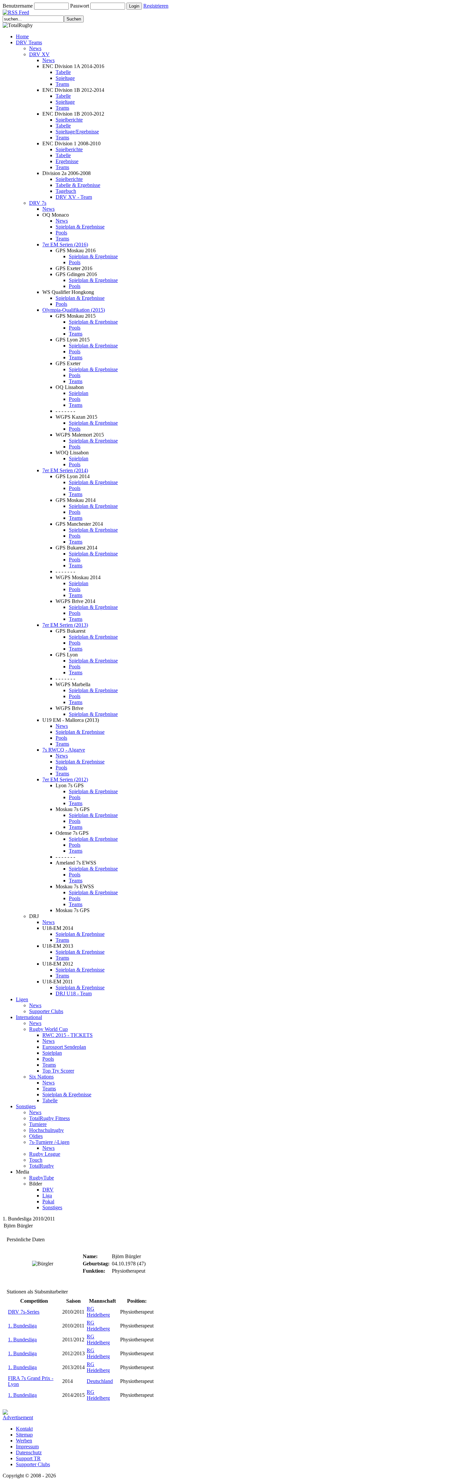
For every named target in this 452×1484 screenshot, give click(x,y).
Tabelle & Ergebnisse (78, 185)
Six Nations (41, 1076)
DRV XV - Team (74, 197)
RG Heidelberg (98, 1312)
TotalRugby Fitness (49, 1118)
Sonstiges (26, 1106)
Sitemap (24, 1434)
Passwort (79, 6)
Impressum (27, 1446)
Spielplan (78, 393)
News (35, 48)
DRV (48, 1189)
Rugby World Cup (48, 1029)
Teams (62, 84)
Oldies (36, 1136)
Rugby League (44, 1154)
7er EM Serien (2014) (65, 470)
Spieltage (65, 78)
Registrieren (155, 6)
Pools (61, 232)
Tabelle (63, 72)
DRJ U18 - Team (74, 993)
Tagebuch (66, 191)
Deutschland (100, 1381)
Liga (47, 1195)
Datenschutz (29, 1452)
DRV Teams (29, 42)
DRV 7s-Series (23, 1312)
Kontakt (24, 1428)
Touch (35, 1160)
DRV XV (39, 54)
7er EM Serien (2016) (65, 244)
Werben (24, 1440)
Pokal (48, 1201)
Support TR (28, 1458)
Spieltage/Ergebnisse (77, 131)
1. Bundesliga (22, 1325)
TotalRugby (41, 1166)
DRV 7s (37, 203)
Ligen (22, 999)
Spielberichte (69, 120)
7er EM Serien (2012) (65, 779)
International (29, 1017)
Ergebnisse (67, 161)
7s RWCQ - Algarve (63, 750)
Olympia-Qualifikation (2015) (73, 310)
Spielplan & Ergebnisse (80, 227)
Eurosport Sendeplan (64, 1047)
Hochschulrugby (46, 1130)
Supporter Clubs (46, 1011)
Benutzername (18, 6)
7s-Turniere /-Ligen (49, 1142)
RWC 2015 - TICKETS (67, 1035)
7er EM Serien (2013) (65, 625)
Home (22, 36)
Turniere (38, 1124)
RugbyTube (41, 1178)
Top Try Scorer (58, 1071)
